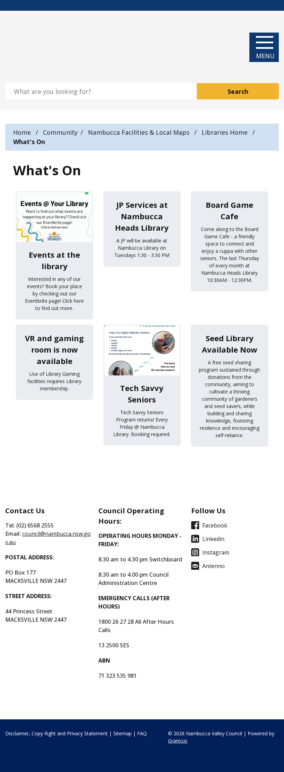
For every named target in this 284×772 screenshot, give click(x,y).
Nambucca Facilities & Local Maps (139, 132)
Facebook (214, 525)
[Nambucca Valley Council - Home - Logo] (35, 47)
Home (22, 132)
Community (60, 132)
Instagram (215, 552)
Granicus (177, 740)
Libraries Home (225, 132)
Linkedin (213, 539)
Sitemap (122, 733)
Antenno (213, 566)
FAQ (142, 733)
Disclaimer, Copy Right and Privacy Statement (56, 733)
